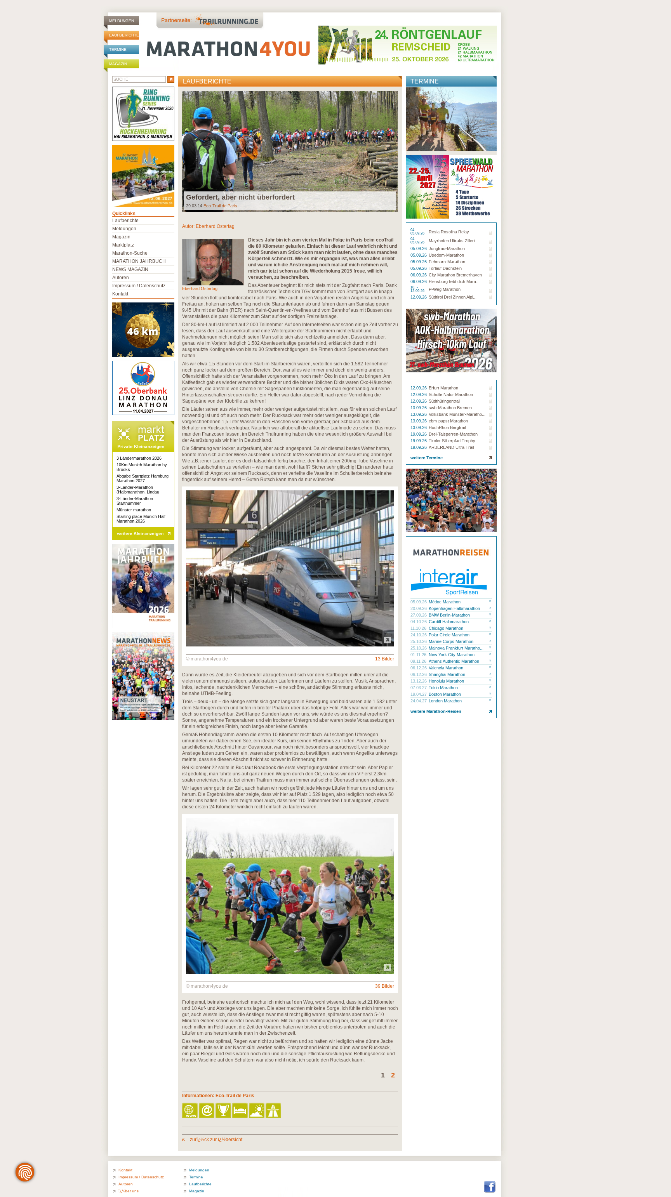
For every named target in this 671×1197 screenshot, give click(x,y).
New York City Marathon (452, 654)
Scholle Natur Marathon (451, 394)
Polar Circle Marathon (449, 634)
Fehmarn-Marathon (447, 261)
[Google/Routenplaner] (274, 1111)
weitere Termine (426, 457)
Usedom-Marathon (446, 255)
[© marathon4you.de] (290, 645)
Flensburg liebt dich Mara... (454, 281)
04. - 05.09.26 (418, 231)
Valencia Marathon (446, 667)
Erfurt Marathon (443, 388)
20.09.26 (419, 608)
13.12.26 (419, 681)
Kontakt (120, 294)
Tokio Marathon (443, 687)
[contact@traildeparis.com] (207, 1111)
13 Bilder (384, 659)
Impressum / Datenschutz (138, 285)
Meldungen (121, 21)
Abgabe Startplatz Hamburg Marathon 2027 (142, 478)
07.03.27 (419, 687)
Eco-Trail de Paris (220, 205)
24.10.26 (419, 634)
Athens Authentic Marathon (454, 661)
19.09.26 (419, 434)
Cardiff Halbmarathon (449, 621)
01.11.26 (419, 654)
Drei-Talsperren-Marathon (453, 434)
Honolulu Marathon (446, 681)
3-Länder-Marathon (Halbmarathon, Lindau (137, 489)
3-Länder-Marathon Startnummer (134, 501)
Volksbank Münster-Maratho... (457, 414)
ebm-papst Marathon (448, 421)
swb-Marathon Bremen (450, 407)
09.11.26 (419, 661)
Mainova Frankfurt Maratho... (456, 648)
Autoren (120, 277)
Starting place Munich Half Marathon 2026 (140, 518)
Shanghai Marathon (447, 674)
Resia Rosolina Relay (449, 231)
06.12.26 (419, 667)
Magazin (118, 64)
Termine (118, 49)
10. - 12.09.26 (418, 289)
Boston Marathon (445, 694)
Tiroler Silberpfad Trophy (452, 440)
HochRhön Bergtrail (447, 427)
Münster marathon (133, 509)
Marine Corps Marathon (451, 641)
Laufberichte (124, 35)
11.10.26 (419, 628)
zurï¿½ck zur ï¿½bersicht (215, 1139)
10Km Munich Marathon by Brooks (141, 467)
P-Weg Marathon (445, 289)
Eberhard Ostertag (215, 226)
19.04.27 (419, 694)
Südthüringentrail (444, 401)
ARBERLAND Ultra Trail (451, 447)
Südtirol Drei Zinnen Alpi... (452, 297)
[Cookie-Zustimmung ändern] (25, 1172)
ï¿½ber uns (128, 1191)
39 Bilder (384, 986)
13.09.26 (419, 407)
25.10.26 (419, 641)
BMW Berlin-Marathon (449, 615)
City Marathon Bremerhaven (455, 275)
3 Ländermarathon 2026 (139, 458)
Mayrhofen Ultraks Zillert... (453, 240)
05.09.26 (419, 248)
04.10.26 (419, 621)
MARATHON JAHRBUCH (139, 261)
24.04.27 (419, 700)
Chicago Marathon (446, 628)
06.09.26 (419, 275)
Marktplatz (123, 245)
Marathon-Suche (130, 253)
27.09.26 (419, 615)
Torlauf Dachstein (445, 268)
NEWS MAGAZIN (130, 269)
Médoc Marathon (445, 601)
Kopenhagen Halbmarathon (454, 608)
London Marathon (445, 700)
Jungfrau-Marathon (447, 248)
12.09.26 (419, 297)
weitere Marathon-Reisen (435, 711)
